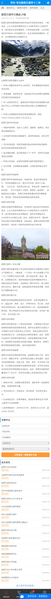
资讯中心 (11, 8)
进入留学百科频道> (25, 585)
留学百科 (34, 8)
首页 (48, 2)
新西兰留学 (22, 8)
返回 (2, 2)
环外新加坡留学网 (22, 18)
